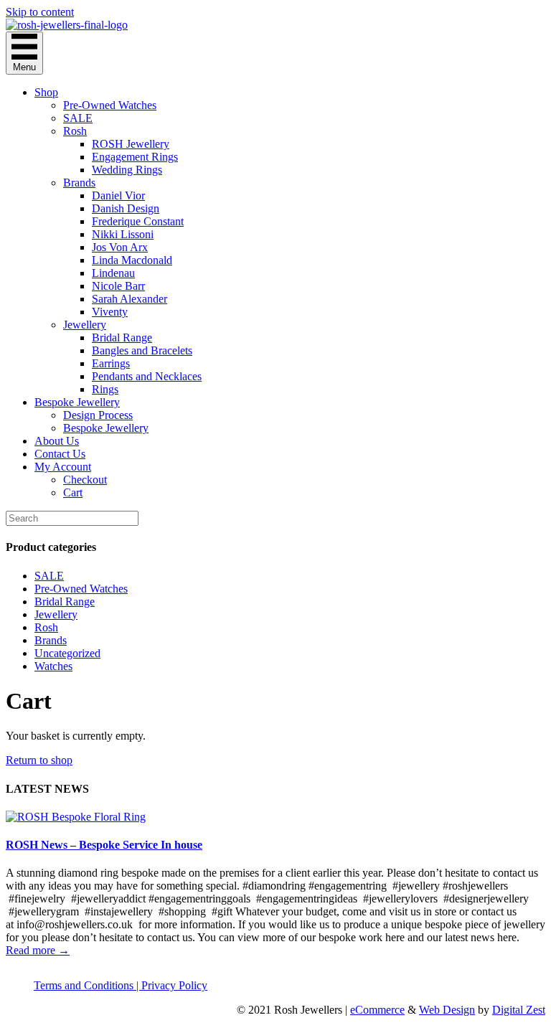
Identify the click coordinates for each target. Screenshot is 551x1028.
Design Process (98, 415)
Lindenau (113, 273)
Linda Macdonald (132, 260)
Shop (46, 92)
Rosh (75, 131)
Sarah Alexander (129, 299)
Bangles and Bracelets (142, 350)
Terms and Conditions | (87, 985)
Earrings (111, 363)
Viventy (110, 312)
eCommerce (377, 1010)
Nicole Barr (118, 286)
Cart (73, 492)
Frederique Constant (138, 221)
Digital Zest (518, 1010)
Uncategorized (67, 653)
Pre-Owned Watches (109, 105)
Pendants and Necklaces (147, 376)
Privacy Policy (174, 985)
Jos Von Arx (120, 247)
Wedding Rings (127, 170)
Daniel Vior (118, 195)
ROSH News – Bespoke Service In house (104, 845)
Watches (53, 666)
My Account (62, 467)
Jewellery (84, 325)
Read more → (38, 950)
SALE (78, 118)
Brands (79, 182)
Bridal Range (122, 337)
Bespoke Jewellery (77, 402)
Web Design (447, 1010)
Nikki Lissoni (123, 234)
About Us (56, 441)
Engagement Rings (135, 157)
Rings (105, 389)
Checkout (85, 479)
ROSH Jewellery (130, 144)
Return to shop (39, 760)
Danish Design (125, 208)
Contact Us (59, 454)
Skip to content (40, 12)
